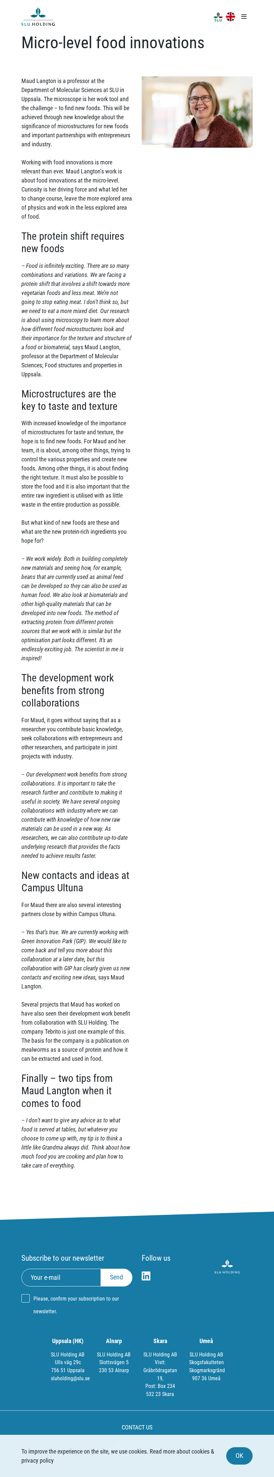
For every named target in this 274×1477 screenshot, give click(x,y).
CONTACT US (137, 1427)
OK (239, 1456)
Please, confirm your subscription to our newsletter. (76, 1305)
